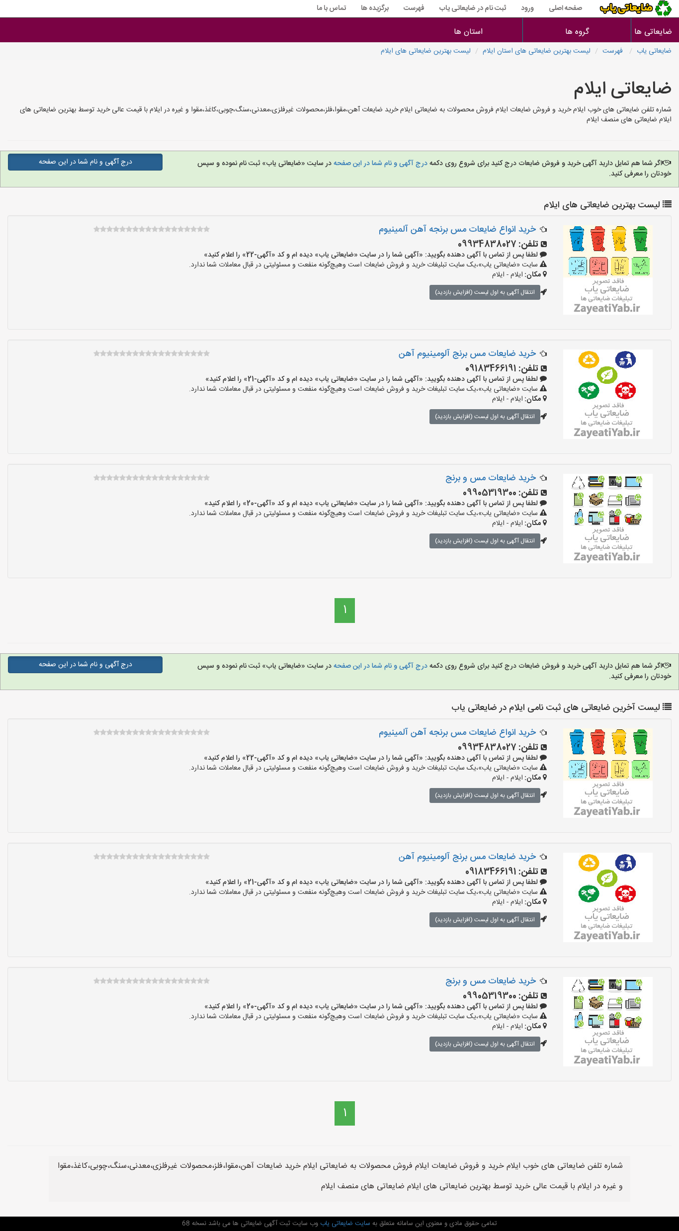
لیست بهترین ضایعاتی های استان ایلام (537, 51)
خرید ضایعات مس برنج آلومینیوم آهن (467, 354)
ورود (527, 8)
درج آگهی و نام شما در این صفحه (379, 164)
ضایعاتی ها (655, 32)
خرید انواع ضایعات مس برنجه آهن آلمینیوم (457, 229)
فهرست (414, 8)
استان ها (468, 32)
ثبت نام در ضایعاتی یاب (472, 8)
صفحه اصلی (565, 8)
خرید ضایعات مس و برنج (490, 478)
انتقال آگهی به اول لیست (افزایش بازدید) (485, 292)
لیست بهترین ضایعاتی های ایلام (426, 51)
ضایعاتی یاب (654, 51)
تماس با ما (331, 8)
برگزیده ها (375, 8)
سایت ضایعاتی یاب (344, 1223)
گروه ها (577, 32)
